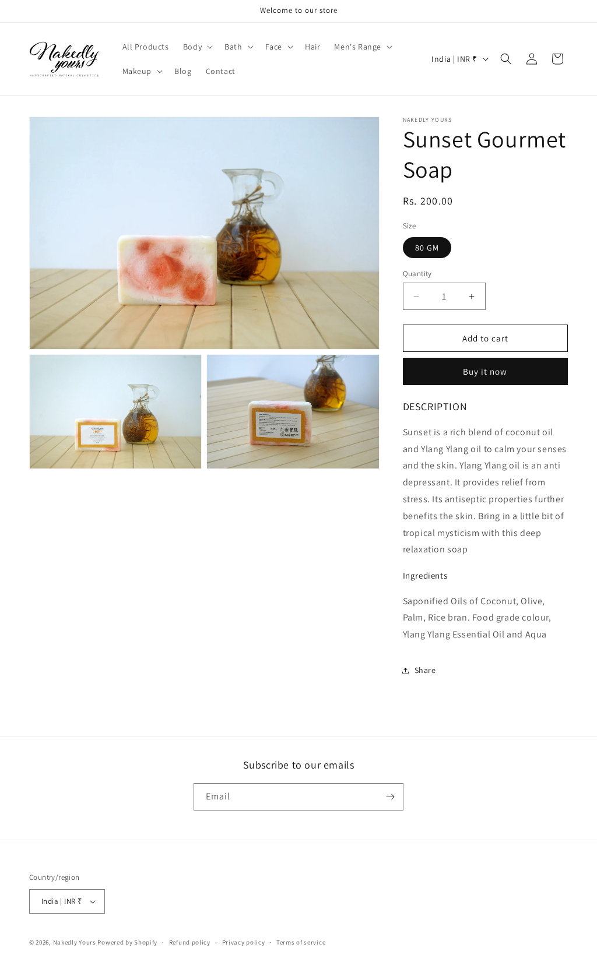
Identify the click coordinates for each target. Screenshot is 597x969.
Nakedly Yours (74, 942)
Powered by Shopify (127, 942)
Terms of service (300, 942)
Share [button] (425, 670)
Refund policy (189, 942)
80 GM (427, 247)
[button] (196, 46)
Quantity (417, 274)
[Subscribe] (390, 797)
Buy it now (485, 371)
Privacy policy (243, 942)
